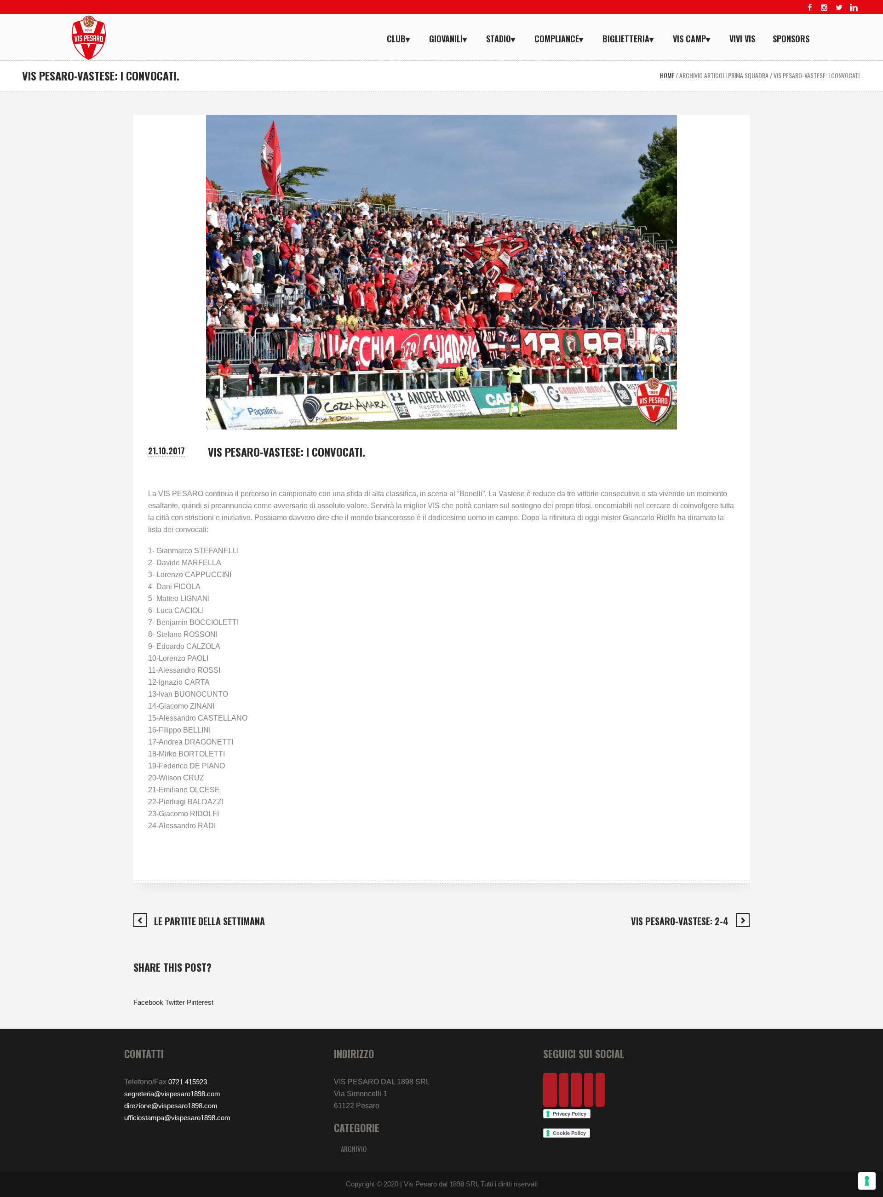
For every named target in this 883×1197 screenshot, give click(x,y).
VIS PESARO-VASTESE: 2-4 (679, 921)
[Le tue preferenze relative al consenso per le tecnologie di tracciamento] (867, 1181)
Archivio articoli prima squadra (723, 75)
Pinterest (200, 1002)
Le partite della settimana (209, 921)
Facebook (148, 1002)
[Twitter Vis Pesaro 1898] (838, 7)
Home (667, 75)
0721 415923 (187, 1082)
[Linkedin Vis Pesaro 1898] (853, 7)
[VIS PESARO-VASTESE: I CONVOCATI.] (441, 271)
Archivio (354, 1149)
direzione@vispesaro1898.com (171, 1106)
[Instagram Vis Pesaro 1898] (824, 7)
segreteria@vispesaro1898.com (172, 1094)
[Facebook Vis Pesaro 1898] (809, 7)
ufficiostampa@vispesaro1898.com (177, 1118)
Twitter (175, 1002)
